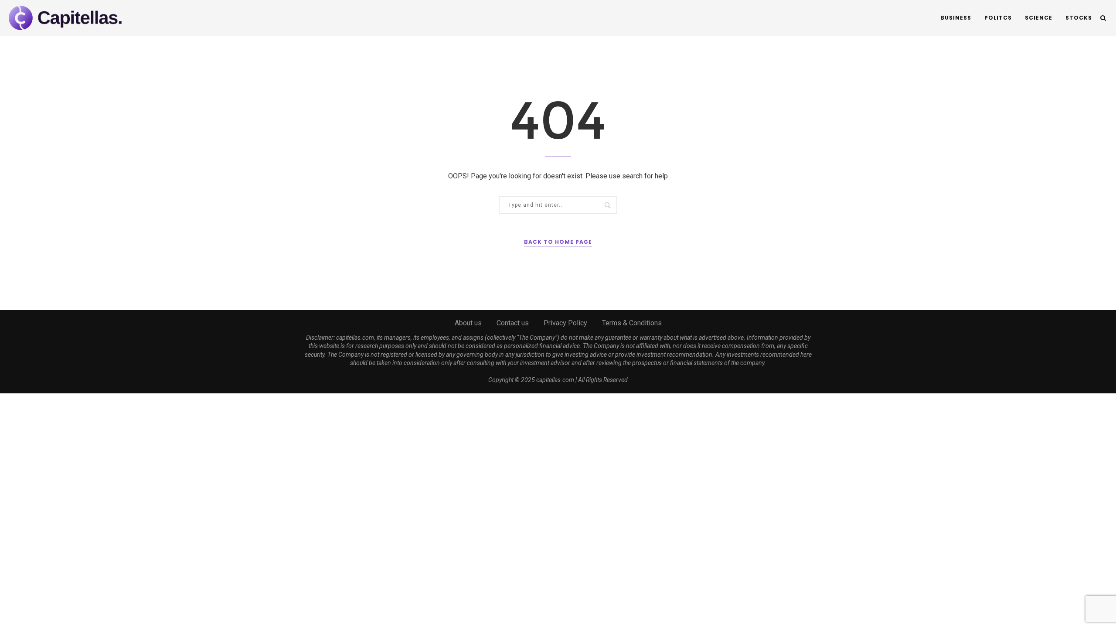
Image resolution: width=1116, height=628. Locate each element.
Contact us (513, 323)
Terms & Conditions (632, 323)
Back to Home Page (558, 242)
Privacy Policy (565, 323)
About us (468, 323)
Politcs (998, 17)
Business (955, 17)
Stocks (1078, 17)
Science (1038, 17)
